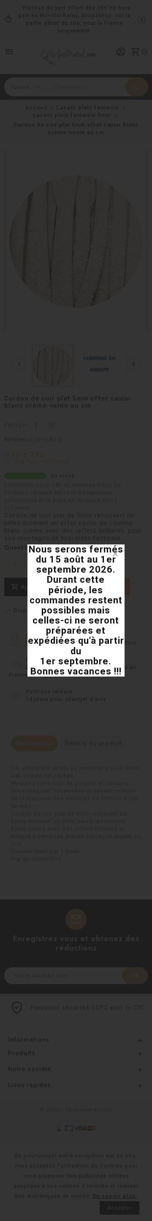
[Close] (115, 553)
